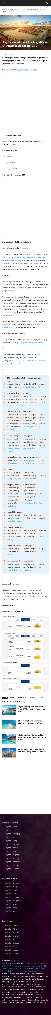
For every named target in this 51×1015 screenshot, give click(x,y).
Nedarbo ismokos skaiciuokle (22, 966)
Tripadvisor (10, 506)
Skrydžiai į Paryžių (11, 890)
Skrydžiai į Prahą (11, 908)
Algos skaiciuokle (29, 963)
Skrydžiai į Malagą (11, 904)
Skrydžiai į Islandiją (12, 865)
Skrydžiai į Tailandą (12, 844)
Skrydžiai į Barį (10, 946)
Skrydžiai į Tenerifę (12, 953)
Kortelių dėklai (41, 966)
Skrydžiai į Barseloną (12, 883)
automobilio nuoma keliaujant (23, 596)
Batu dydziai (7, 968)
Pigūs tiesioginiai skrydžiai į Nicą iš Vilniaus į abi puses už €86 (31, 708)
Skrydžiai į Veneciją (12, 932)
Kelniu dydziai (20, 971)
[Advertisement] (25, 102)
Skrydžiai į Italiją (10, 830)
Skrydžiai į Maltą (11, 841)
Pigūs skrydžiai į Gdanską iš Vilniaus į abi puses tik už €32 (32, 750)
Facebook (34, 324)
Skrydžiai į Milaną (11, 894)
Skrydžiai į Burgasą (12, 943)
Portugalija (22, 698)
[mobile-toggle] (4, 3)
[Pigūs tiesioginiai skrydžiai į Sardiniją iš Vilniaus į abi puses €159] (9, 739)
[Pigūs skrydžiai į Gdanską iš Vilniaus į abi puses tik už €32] (9, 753)
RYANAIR (25, 248)
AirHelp (8, 555)
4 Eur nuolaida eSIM (29, 387)
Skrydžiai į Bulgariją (12, 855)
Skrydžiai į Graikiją (11, 851)
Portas (12, 698)
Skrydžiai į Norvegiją (12, 834)
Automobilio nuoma (13, 521)
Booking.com (10, 479)
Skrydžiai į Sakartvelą (12, 869)
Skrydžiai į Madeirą (12, 858)
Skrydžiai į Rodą (10, 939)
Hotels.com (31, 479)
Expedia (38, 503)
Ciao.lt (5, 324)
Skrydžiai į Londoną (12, 897)
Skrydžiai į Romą (11, 887)
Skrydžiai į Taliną (11, 929)
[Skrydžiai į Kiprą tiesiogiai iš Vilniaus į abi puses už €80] (9, 724)
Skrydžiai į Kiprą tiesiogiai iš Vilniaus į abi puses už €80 (31, 722)
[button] (47, 3)
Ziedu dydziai (7, 971)
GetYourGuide (25, 503)
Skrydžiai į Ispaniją (11, 848)
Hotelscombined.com (31, 342)
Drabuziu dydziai (21, 968)
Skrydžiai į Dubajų (11, 925)
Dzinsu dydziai (33, 971)
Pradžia (4, 10)
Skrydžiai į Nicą (10, 911)
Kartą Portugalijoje (30, 70)
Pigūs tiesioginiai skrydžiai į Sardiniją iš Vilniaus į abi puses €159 (32, 737)
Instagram (7, 327)
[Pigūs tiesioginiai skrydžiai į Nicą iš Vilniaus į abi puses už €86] (9, 710)
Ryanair (32, 698)
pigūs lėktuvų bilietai (21, 257)
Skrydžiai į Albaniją (11, 827)
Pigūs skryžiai (14, 10)
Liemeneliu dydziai (37, 968)
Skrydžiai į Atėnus (11, 950)
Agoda (21, 479)
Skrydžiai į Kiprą (10, 837)
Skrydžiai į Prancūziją (12, 862)
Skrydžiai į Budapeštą (13, 901)
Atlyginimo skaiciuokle (11, 963)
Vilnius (40, 698)
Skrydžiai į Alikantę (12, 936)
